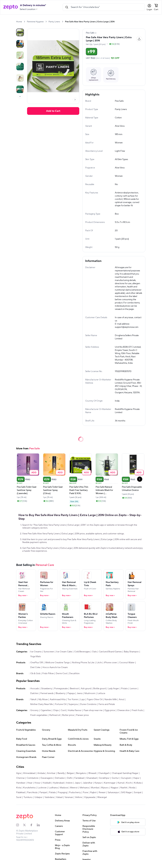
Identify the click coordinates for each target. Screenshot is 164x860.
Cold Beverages (82, 651)
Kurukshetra (29, 787)
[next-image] (75, 99)
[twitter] (26, 825)
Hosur (37, 782)
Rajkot (93, 792)
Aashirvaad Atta (58, 699)
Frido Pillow (48, 673)
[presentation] (24, 21)
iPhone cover (110, 662)
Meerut (74, 787)
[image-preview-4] (20, 78)
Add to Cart (53, 111)
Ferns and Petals (106, 704)
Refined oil (54, 715)
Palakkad (20, 792)
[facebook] (33, 825)
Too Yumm (73, 699)
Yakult (33, 699)
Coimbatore (32, 778)
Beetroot (74, 688)
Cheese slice (123, 710)
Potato (124, 688)
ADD (34, 472)
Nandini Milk (110, 699)
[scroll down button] (20, 96)
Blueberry (60, 693)
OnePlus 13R (36, 662)
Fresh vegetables (38, 715)
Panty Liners (54, 21)
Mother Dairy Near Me (41, 704)
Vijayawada (89, 797)
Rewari (102, 792)
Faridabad (79, 778)
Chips (56, 710)
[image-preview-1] (20, 44)
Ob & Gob (35, 673)
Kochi (129, 782)
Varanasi (69, 797)
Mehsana (84, 787)
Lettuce (101, 693)
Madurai (64, 787)
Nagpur (114, 787)
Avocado (34, 688)
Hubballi (47, 782)
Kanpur (98, 782)
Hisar (29, 782)
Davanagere (47, 778)
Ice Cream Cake (64, 651)
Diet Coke (35, 667)
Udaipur (38, 797)
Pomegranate (61, 688)
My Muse (43, 699)
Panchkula (32, 792)
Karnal (121, 782)
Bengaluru (81, 773)
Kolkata (137, 782)
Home (19, 21)
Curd (63, 710)
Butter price (68, 715)
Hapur (136, 778)
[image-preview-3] (20, 66)
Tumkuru (28, 797)
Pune (85, 792)
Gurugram (126, 778)
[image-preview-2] (20, 55)
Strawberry (46, 688)
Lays (82, 699)
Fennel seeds (46, 693)
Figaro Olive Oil (94, 699)
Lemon (133, 688)
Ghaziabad (91, 778)
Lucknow (41, 787)
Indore (69, 782)
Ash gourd (86, 688)
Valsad (59, 797)
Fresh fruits (137, 710)
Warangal (102, 797)
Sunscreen (49, 651)
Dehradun (60, 778)
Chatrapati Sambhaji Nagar (125, 773)
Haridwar (20, 782)
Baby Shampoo (131, 651)
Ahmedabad (29, 773)
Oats (94, 651)
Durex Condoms (88, 704)
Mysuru (105, 787)
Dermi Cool (61, 673)
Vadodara (49, 797)
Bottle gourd (99, 688)
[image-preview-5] (20, 89)
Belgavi (70, 773)
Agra (18, 773)
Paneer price (82, 715)
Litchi (99, 662)
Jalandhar (87, 782)
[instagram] (19, 825)
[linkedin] (40, 825)
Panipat (43, 792)
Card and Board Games (110, 651)
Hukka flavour (75, 710)
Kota (18, 787)
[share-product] (139, 39)
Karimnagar (109, 782)
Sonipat (137, 792)
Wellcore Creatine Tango (57, 662)
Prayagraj (62, 792)
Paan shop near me (93, 710)
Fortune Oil (60, 704)
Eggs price (110, 710)
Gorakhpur (104, 778)
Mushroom (89, 693)
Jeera (79, 693)
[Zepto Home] (10, 7)
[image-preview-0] (20, 32)
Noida (132, 787)
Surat (18, 797)
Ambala (41, 773)
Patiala (52, 792)
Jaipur (78, 782)
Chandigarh (104, 773)
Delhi (69, 778)
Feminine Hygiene (35, 21)
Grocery (34, 710)
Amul (121, 699)
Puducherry (75, 792)
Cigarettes (46, 710)
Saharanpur (113, 792)
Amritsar (51, 773)
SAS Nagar (126, 792)
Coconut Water (127, 662)
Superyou (73, 704)
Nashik (123, 787)
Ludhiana (53, 787)
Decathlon (74, 673)
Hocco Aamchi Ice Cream (55, 667)
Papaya (71, 693)
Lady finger (113, 688)
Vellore (78, 797)
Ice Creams (35, 651)
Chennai (20, 778)
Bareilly (61, 773)
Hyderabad (58, 782)
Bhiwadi (92, 773)
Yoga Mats (35, 656)
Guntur (115, 778)
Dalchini (34, 693)
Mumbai (95, 787)
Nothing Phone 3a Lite (83, 662)
